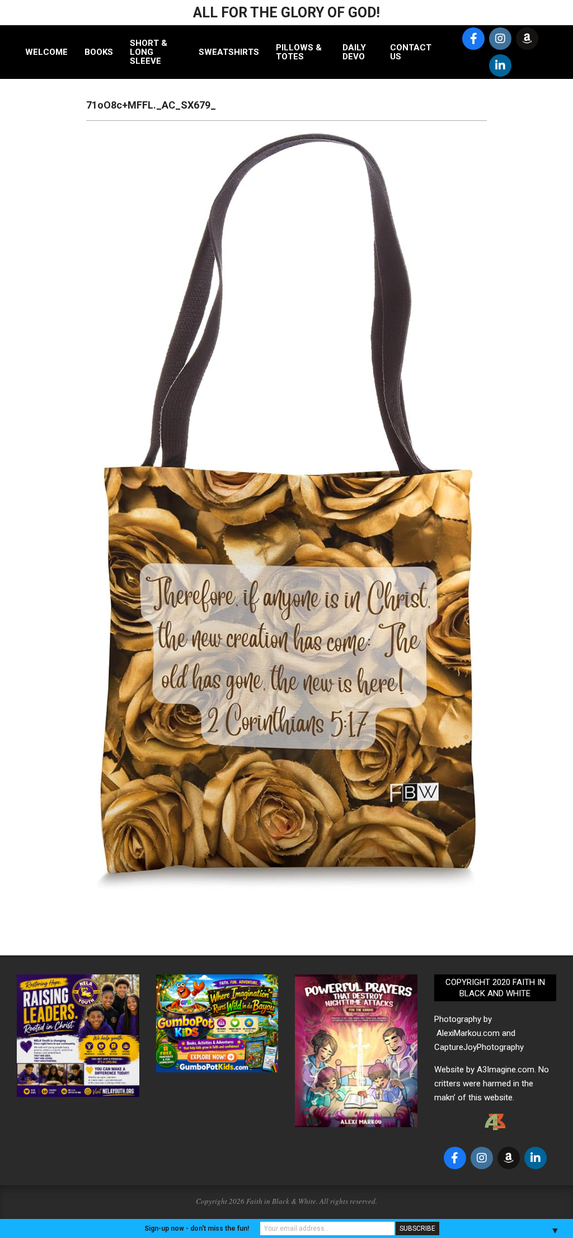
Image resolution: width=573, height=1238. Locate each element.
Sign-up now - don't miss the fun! (196, 1228)
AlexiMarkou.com (468, 1033)
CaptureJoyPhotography (479, 1047)
